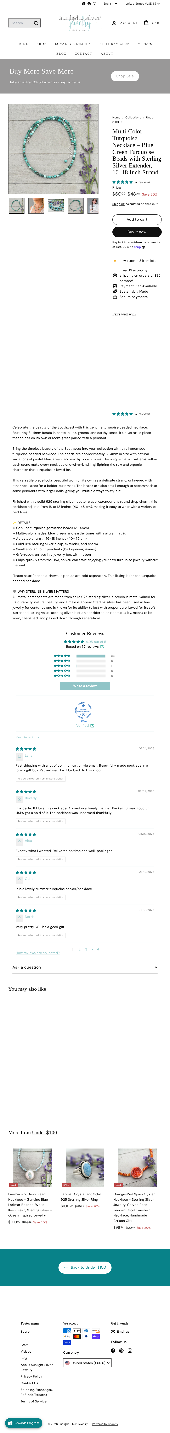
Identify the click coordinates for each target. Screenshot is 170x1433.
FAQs (25, 1345)
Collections (133, 117)
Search (26, 1332)
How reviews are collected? (38, 953)
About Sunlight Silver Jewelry (37, 1367)
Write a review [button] (85, 686)
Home (23, 44)
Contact (83, 53)
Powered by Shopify (105, 1424)
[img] (26, 749)
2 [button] (79, 949)
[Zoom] (53, 149)
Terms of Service (34, 1401)
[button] (123, 182)
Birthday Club (115, 44)
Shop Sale (125, 76)
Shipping (118, 204)
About (107, 53)
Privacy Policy (31, 1376)
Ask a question (26, 967)
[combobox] (24, 23)
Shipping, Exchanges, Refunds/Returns (37, 1392)
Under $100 (44, 1132)
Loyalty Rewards (73, 44)
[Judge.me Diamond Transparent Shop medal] (83, 710)
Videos (145, 44)
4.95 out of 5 (96, 642)
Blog (61, 53)
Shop (41, 44)
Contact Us (29, 1383)
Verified (82, 725)
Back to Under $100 (88, 1267)
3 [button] (86, 949)
